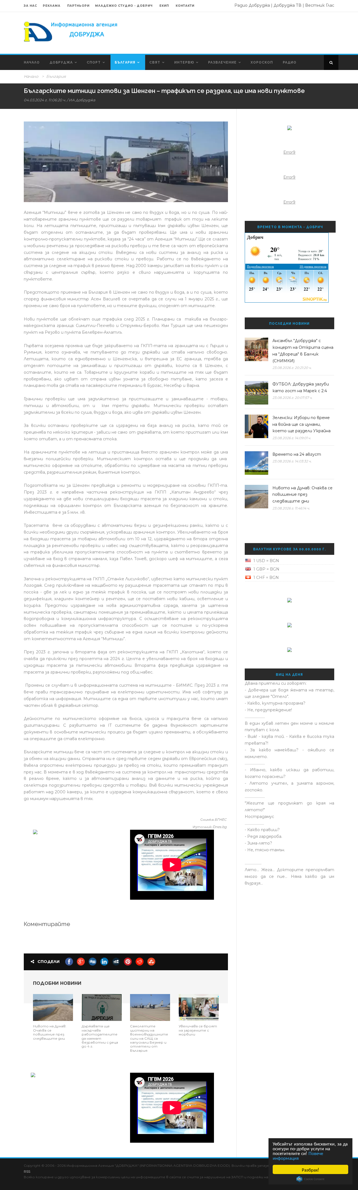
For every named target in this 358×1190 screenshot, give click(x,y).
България (125, 62)
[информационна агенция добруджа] (71, 31)
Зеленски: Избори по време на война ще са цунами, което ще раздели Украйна (301, 424)
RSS (27, 1171)
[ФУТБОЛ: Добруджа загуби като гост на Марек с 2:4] (256, 393)
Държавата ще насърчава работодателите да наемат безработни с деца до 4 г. (100, 1036)
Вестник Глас (319, 5)
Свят (154, 62)
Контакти (185, 6)
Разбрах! (310, 1169)
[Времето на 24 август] (256, 463)
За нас (30, 6)
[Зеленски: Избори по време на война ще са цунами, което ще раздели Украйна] (256, 426)
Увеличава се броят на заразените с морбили (198, 1030)
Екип (164, 6)
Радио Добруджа (252, 5)
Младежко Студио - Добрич (124, 6)
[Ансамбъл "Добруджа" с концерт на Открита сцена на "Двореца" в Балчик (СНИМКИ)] (256, 349)
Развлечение (222, 62)
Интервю (184, 62)
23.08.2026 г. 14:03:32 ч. (292, 461)
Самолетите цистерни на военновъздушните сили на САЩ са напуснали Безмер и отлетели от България (149, 1038)
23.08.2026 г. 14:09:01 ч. (291, 438)
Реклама (52, 6)
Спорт (94, 62)
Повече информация (298, 1155)
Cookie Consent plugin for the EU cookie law (310, 1179)
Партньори (78, 6)
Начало (32, 62)
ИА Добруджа (82, 100)
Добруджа (61, 62)
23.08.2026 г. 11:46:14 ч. (291, 508)
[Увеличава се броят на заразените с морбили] (199, 1007)
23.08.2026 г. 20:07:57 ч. (292, 398)
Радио (289, 62)
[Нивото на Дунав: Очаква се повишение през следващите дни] (53, 1007)
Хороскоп (262, 62)
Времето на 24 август (296, 454)
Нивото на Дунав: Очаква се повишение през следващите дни (49, 1032)
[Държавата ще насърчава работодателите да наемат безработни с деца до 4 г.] (102, 1007)
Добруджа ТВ (288, 5)
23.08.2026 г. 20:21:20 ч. (292, 368)
